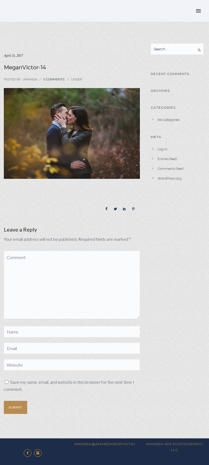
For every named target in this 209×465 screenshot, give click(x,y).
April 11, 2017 (13, 55)
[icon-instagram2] (39, 453)
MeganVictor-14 (25, 67)
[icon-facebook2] (29, 453)
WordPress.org (170, 178)
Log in (162, 149)
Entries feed (167, 159)
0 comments (53, 79)
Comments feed (170, 169)
